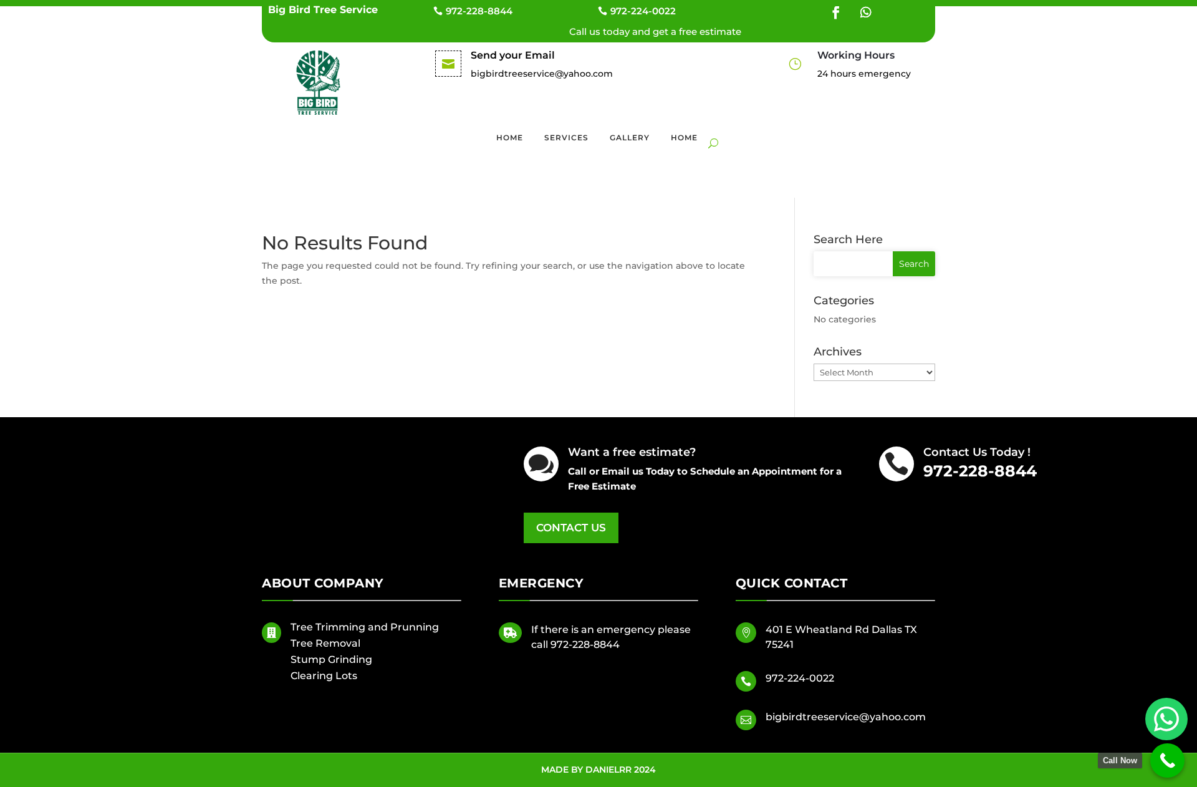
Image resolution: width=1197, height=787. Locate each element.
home (684, 137)
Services (566, 137)
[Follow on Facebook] (836, 12)
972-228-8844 (479, 11)
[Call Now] (1167, 760)
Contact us (571, 527)
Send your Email (513, 55)
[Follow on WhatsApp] (865, 12)
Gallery (630, 137)
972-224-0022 (643, 11)
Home (509, 137)
